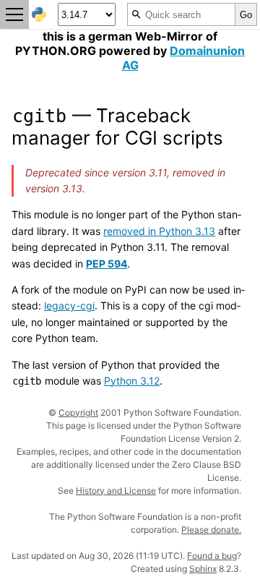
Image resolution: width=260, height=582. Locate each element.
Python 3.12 (132, 381)
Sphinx (203, 568)
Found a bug (212, 555)
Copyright (78, 412)
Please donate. (211, 529)
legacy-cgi (69, 305)
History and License (116, 490)
